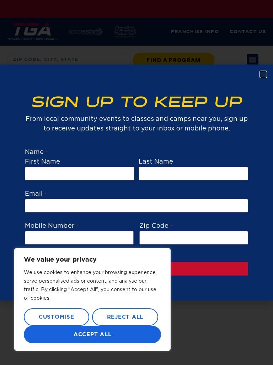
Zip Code (155, 226)
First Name (42, 162)
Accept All (93, 334)
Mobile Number (51, 226)
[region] (92, 299)
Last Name (156, 162)
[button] (263, 74)
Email (36, 194)
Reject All (125, 317)
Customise (56, 317)
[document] (136, 182)
